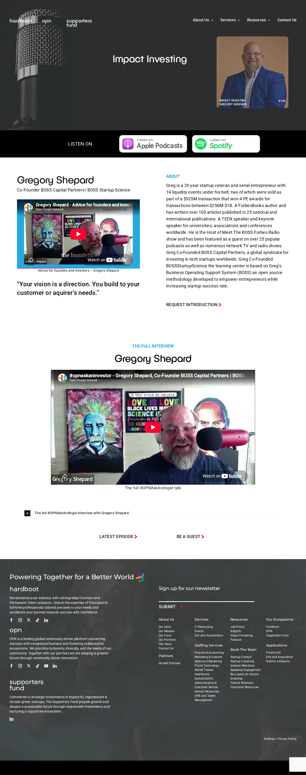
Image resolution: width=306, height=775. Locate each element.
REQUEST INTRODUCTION (192, 304)
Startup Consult (241, 657)
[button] (152, 513)
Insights (235, 631)
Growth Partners (170, 663)
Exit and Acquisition (279, 657)
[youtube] (46, 666)
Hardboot (272, 627)
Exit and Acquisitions (209, 635)
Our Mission (167, 631)
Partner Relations (242, 683)
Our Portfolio (167, 639)
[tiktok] (37, 620)
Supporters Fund (277, 635)
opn (46, 20)
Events (199, 631)
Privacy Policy (287, 739)
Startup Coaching (242, 661)
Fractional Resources (244, 687)
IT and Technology (207, 665)
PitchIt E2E (273, 652)
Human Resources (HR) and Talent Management (207, 696)
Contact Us (166, 648)
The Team (165, 644)
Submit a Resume (278, 661)
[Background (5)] (153, 137)
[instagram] (20, 620)
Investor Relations (242, 665)
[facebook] (11, 620)
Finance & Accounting (209, 652)
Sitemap (269, 739)
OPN (269, 631)
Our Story (165, 627)
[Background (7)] (226, 137)
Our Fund (165, 635)
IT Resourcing (204, 627)
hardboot (21, 20)
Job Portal (237, 627)
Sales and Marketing (208, 661)
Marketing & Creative (208, 657)
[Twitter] (29, 620)
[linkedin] (46, 620)
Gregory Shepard (55, 179)
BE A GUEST (189, 536)
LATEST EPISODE (117, 536)
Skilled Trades (204, 670)
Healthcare (202, 674)
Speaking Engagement (245, 670)
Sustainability (204, 678)
